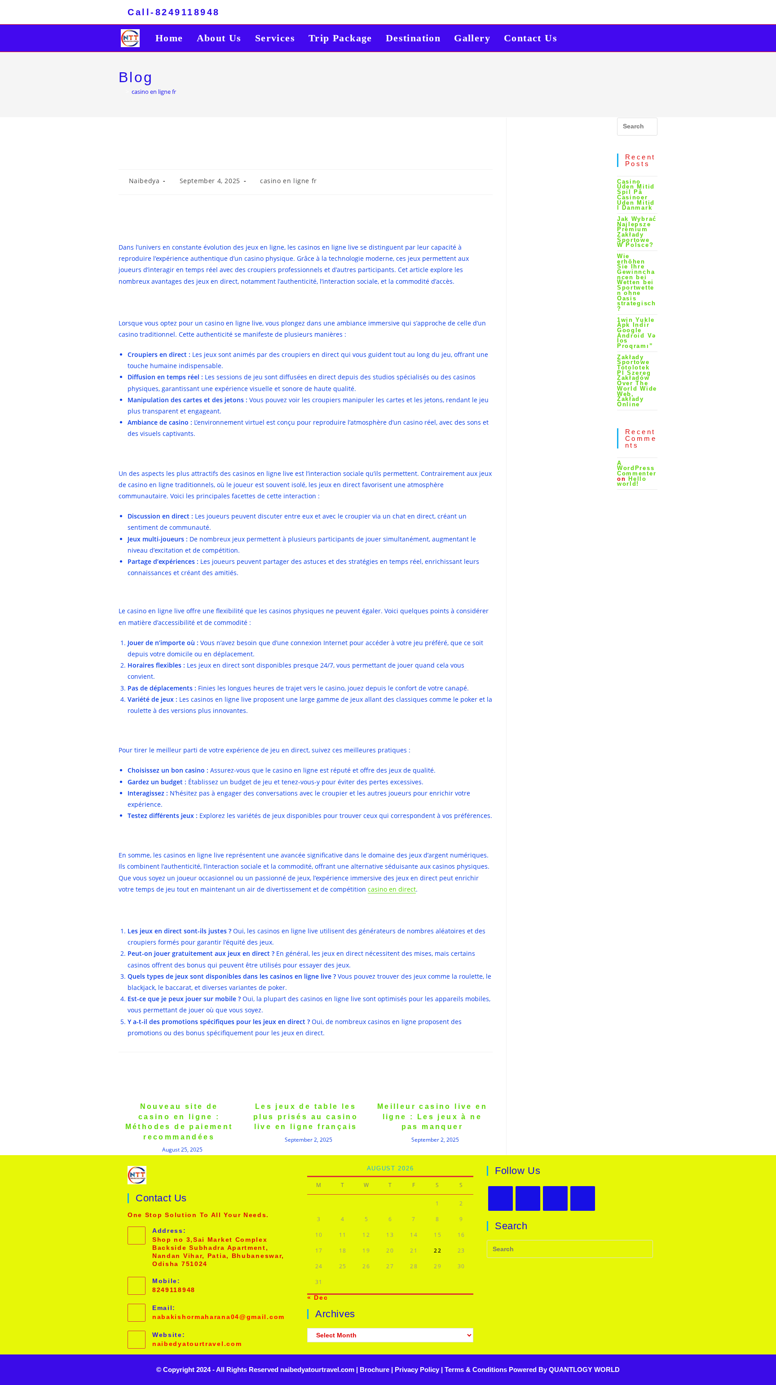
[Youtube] (582, 1198)
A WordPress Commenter (636, 468)
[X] (500, 1198)
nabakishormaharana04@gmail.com (218, 1316)
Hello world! (632, 481)
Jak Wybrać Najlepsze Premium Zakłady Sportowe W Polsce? (637, 231)
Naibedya (144, 180)
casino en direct (392, 889)
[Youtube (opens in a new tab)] (629, 13)
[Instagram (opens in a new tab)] (615, 13)
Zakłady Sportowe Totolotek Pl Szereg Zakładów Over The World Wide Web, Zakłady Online (637, 381)
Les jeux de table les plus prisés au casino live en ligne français (305, 1116)
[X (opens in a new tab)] (586, 13)
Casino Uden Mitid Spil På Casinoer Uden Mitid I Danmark (636, 194)
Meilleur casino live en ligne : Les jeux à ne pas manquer (432, 1116)
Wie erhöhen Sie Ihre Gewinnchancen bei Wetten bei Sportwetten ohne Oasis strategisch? (636, 282)
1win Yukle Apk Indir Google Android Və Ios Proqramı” (636, 333)
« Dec (317, 1297)
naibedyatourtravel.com (197, 1343)
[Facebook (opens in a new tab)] (601, 13)
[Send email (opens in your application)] (642, 13)
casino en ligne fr (154, 92)
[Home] (121, 92)
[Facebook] (528, 1198)
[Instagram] (555, 1198)
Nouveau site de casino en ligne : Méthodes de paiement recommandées (179, 1121)
